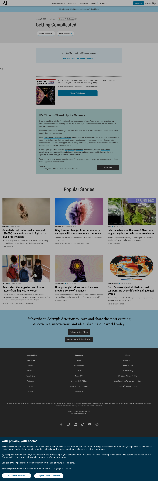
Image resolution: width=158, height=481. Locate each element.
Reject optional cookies (49, 475)
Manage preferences (12, 468)
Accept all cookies (16, 475)
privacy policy (16, 463)
